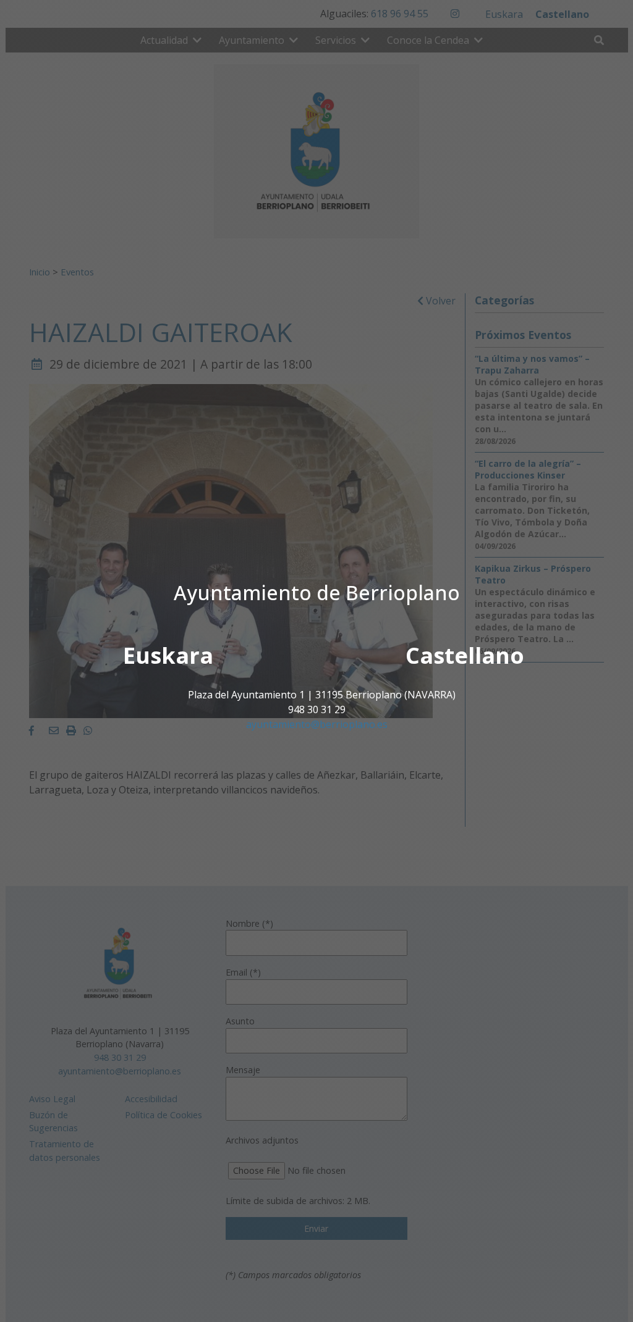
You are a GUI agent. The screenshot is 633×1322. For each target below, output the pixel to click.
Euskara (168, 655)
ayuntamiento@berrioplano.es (317, 724)
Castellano (465, 655)
